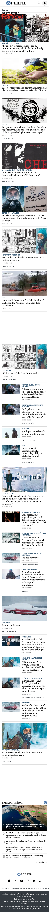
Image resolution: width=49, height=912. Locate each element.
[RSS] (34, 881)
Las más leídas (12, 802)
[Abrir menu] (3, 3)
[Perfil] (24, 875)
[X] (15, 881)
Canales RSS (6, 889)
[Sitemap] (40, 881)
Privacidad (37, 889)
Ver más (40, 862)
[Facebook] (9, 881)
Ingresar (38, 3)
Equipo (44, 889)
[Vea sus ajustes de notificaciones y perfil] (44, 3)
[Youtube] (21, 881)
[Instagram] (28, 881)
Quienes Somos (17, 889)
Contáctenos (28, 889)
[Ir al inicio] (16, 3)
